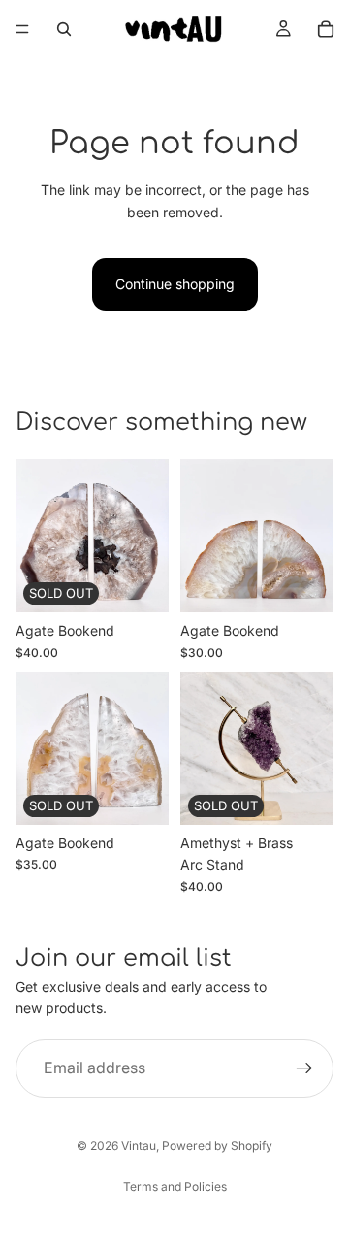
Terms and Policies (175, 1186)
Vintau (138, 1145)
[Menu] (22, 29)
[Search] (64, 29)
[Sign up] (304, 1067)
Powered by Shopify (217, 1145)
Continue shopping (175, 284)
